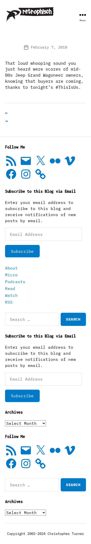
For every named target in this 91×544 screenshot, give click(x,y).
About (11, 267)
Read (10, 288)
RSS (9, 302)
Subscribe (22, 251)
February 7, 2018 (49, 47)
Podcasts (15, 281)
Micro (11, 274)
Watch (11, 295)
